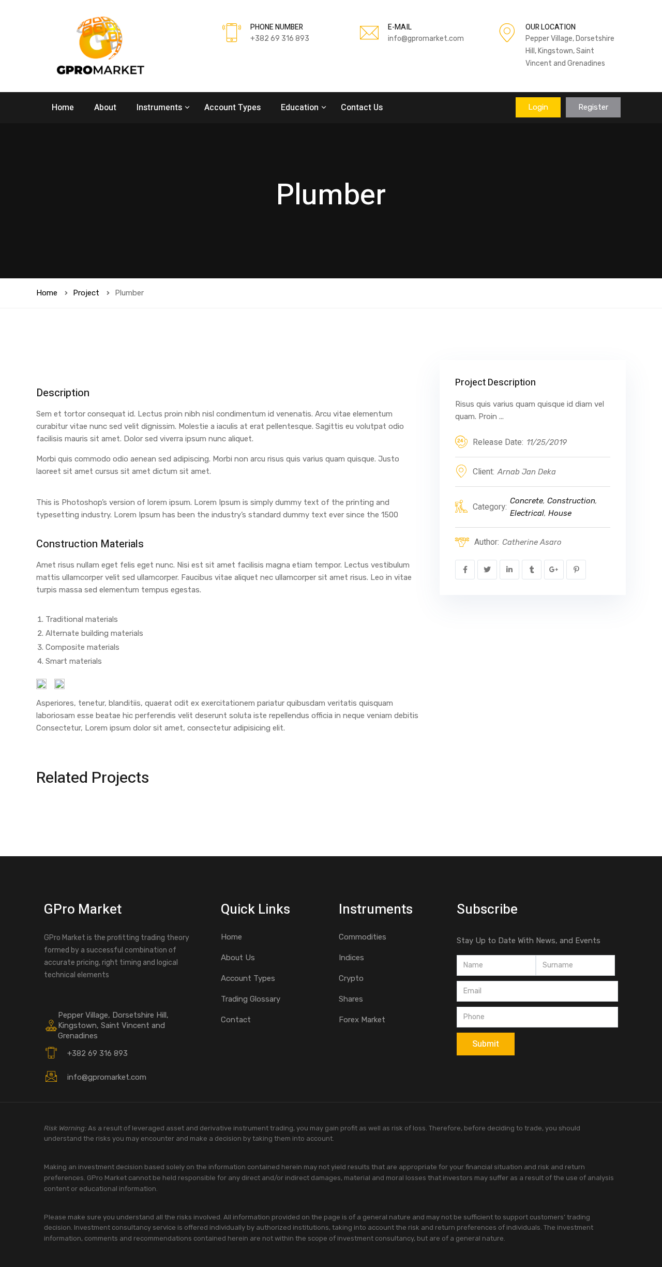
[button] (538, 107)
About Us (238, 957)
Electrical (527, 513)
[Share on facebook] (465, 569)
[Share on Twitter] (487, 569)
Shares (351, 999)
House (559, 513)
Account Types (232, 107)
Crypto (351, 978)
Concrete (526, 500)
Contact (236, 1019)
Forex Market (362, 1019)
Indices (351, 957)
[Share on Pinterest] (576, 569)
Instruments (160, 107)
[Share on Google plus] (554, 569)
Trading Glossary (250, 999)
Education (301, 107)
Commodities (362, 937)
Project (86, 292)
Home (63, 107)
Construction (571, 500)
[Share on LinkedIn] (509, 569)
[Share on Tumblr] (531, 569)
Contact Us (362, 107)
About (105, 107)
